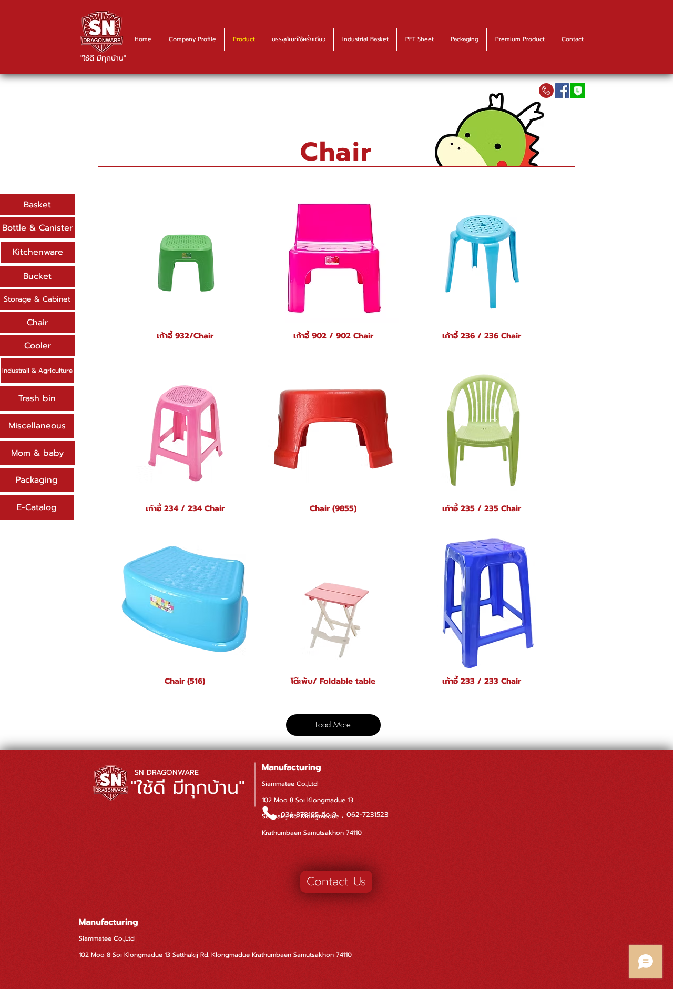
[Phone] (269, 813)
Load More (333, 725)
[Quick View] (185, 257)
